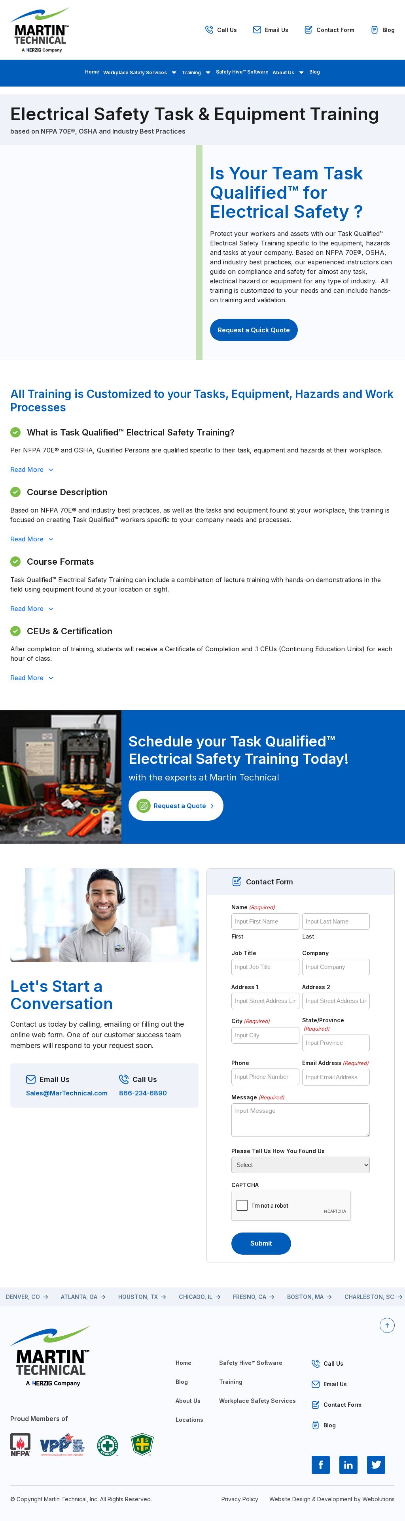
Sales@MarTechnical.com (67, 1093)
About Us (283, 72)
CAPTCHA (245, 1185)
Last (308, 936)
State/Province (323, 1024)
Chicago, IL (195, 1296)
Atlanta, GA (79, 1296)
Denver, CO (23, 1296)
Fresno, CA (249, 1296)
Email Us (276, 29)
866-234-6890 (143, 1093)
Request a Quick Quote (254, 330)
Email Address (335, 1062)
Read (27, 469)
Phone (240, 1062)
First (237, 936)
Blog (388, 29)
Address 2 (316, 987)
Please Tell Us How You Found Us (278, 1151)
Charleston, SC (369, 1296)
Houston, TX (138, 1296)
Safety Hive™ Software (242, 72)
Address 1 (244, 987)
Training (191, 72)
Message (257, 1097)
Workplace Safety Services (135, 72)
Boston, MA (305, 1296)
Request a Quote (180, 806)
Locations (189, 1419)
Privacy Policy (239, 1499)
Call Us (227, 29)
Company (315, 953)
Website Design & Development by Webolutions (332, 1499)
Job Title (243, 953)
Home (92, 72)
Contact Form (335, 29)
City (250, 1021)
